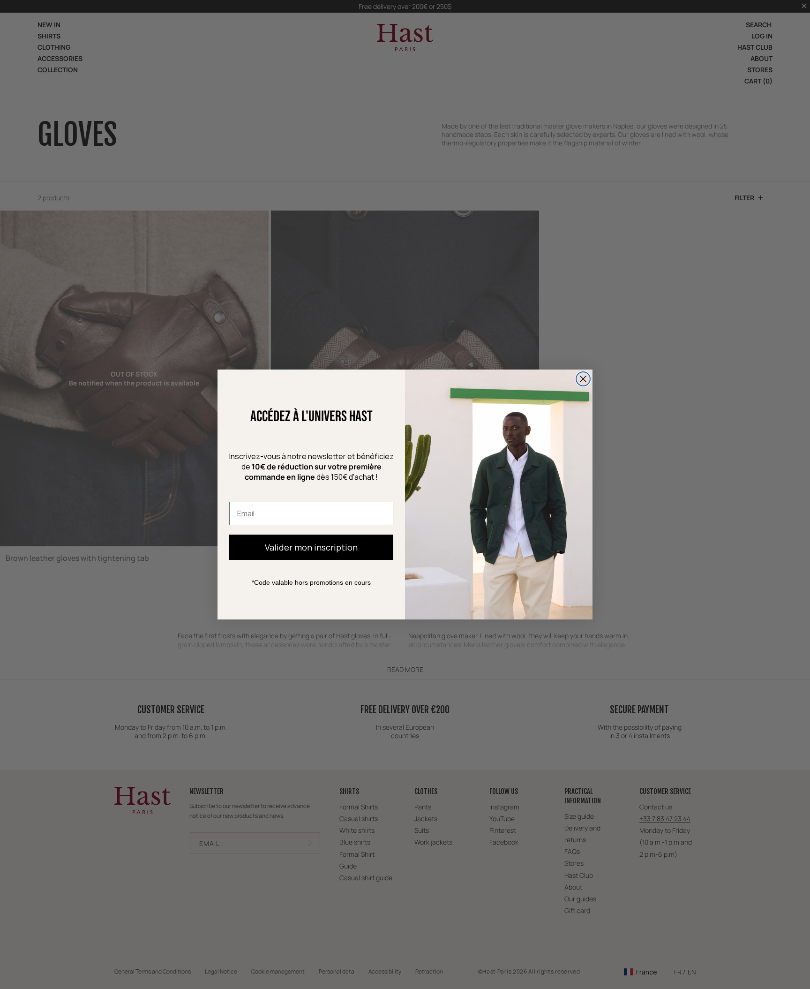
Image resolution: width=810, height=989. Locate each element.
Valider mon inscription (311, 547)
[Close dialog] (583, 379)
